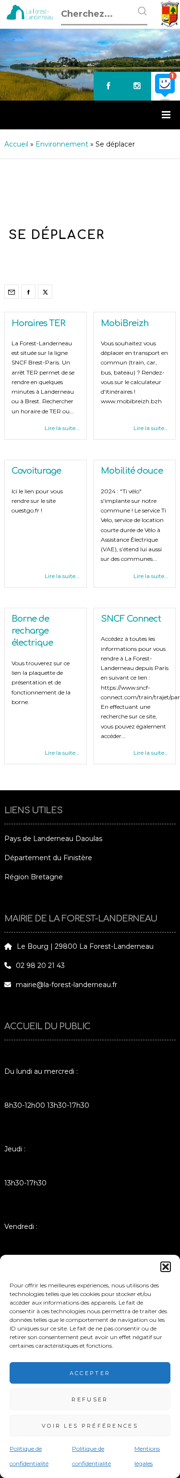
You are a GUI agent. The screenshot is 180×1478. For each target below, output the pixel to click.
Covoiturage (36, 471)
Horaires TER (38, 323)
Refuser (90, 1399)
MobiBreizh (124, 323)
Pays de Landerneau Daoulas (53, 838)
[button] (165, 1267)
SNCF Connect (131, 619)
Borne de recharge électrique (32, 631)
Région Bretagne (33, 877)
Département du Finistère (48, 857)
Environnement (62, 144)
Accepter (90, 1373)
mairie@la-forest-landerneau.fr (66, 984)
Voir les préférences (90, 1425)
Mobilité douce (132, 471)
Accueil (16, 144)
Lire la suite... (62, 428)
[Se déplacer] (11, 291)
